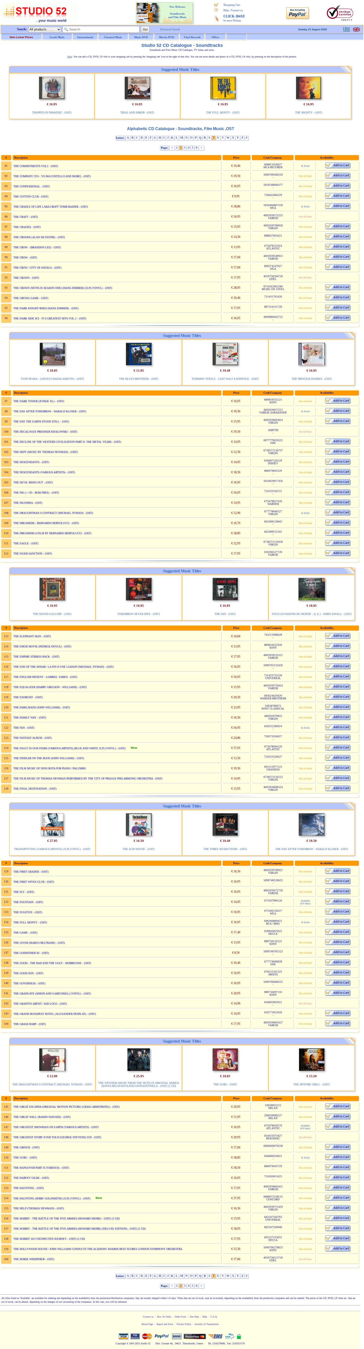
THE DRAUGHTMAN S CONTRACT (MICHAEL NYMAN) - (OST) (53, 512)
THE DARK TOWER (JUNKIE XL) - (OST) (38, 401)
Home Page (147, 1324)
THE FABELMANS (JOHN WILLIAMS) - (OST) (41, 707)
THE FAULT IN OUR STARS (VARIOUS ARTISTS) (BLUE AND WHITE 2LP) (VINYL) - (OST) (69, 748)
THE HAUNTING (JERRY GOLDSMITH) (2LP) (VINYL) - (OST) (51, 1198)
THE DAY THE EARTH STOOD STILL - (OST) (41, 421)
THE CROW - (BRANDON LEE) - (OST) (37, 247)
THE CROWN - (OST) (26, 277)
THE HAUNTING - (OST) (28, 1187)
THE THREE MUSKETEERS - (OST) (225, 849)
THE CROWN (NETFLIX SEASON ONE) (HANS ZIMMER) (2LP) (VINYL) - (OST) (62, 287)
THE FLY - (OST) (23, 891)
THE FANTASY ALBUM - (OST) (32, 737)
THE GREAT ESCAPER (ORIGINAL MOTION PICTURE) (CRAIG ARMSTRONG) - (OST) (66, 1106)
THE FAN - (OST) (225, 613)
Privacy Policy (184, 1324)
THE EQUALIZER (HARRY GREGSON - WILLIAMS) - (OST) (50, 687)
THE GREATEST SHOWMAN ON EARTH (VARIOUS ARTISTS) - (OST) (56, 1127)
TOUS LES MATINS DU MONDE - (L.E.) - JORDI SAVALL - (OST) (312, 613)
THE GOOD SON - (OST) (28, 973)
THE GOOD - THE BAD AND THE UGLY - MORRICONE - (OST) (52, 963)
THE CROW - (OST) (25, 257)
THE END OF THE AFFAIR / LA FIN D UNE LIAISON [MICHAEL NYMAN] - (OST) (63, 666)
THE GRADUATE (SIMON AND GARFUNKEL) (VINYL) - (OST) (52, 993)
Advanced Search (170, 29)
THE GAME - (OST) (25, 932)
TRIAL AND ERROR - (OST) (137, 112)
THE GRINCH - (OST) (26, 1147)
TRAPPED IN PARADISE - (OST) (52, 112)
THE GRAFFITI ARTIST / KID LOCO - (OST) (40, 1003)
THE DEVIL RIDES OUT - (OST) (33, 482)
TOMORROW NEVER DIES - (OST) (138, 613)
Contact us (237, 10)
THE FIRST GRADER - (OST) (31, 871)
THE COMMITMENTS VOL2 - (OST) (35, 166)
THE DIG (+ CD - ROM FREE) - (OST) (36, 492)
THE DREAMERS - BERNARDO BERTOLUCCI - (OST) (46, 523)
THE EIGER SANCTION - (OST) (32, 553)
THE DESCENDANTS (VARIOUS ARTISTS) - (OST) (44, 472)
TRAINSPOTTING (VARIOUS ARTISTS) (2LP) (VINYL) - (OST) (52, 849)
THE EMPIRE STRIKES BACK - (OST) (36, 656)
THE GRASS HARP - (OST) (29, 1023)
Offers (215, 37)
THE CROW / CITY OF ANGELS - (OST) (37, 267)
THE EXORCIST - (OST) (28, 697)
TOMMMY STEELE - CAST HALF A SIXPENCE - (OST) (225, 378)
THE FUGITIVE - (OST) (27, 912)
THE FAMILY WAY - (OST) (29, 717)
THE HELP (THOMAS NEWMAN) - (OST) (38, 1208)
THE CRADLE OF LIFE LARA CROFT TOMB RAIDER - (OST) (50, 206)
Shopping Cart (231, 4)
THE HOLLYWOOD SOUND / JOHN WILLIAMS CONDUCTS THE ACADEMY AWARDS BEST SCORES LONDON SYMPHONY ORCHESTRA (97, 1248)
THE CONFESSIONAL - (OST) (31, 186)
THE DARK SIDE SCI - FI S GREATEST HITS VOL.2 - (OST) (49, 318)
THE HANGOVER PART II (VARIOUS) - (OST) (41, 1167)
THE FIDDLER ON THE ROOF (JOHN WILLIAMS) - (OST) (48, 758)
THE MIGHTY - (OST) (308, 112)
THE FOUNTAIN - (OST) (28, 902)
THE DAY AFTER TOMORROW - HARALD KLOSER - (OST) (49, 411)
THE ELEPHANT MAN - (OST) (32, 636)
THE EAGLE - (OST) (25, 543)
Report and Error (164, 1324)
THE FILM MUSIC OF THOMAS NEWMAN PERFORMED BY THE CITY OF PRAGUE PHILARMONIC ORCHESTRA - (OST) (87, 778)
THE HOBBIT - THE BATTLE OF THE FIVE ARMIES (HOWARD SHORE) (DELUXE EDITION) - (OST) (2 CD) (79, 1228)
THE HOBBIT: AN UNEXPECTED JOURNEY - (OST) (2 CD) (49, 1238)
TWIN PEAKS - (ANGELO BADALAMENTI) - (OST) (52, 378)
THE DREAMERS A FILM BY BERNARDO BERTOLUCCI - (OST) (52, 533)
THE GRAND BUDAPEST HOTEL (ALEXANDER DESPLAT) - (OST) (54, 1013)
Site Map (194, 1316)
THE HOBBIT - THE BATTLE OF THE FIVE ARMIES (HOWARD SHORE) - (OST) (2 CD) (66, 1218)
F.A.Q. (213, 1316)
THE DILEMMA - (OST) (27, 502)
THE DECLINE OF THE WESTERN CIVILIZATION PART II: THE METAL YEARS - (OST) (67, 441)
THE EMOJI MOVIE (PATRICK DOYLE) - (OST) (42, 646)
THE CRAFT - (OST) (25, 216)
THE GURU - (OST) (225, 1084)
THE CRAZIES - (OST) (27, 226)
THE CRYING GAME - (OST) (30, 298)
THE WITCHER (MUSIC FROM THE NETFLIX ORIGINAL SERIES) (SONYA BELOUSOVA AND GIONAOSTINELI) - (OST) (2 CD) (138, 1084)
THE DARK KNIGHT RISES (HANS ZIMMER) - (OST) (45, 308)
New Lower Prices (21, 37)
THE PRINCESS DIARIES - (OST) (312, 378)
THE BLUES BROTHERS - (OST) (138, 378)
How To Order (164, 1316)
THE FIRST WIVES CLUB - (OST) (33, 881)
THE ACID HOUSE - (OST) (139, 849)
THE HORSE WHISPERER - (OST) (33, 1259)
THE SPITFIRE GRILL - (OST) (311, 1084)
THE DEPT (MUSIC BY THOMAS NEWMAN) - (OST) (45, 451)
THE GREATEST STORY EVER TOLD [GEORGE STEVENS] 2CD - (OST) (57, 1137)
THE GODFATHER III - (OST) (31, 952)
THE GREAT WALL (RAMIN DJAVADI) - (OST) (42, 1116)
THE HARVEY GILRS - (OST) (31, 1177)
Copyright (121, 1343)
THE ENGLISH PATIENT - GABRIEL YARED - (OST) (45, 676)
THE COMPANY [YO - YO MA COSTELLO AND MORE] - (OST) (52, 176)
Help (226, 10)
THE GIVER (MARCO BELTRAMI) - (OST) (39, 942)
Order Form (180, 1316)
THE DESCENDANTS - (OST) (31, 462)
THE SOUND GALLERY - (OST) (52, 613)
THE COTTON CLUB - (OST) (30, 196)
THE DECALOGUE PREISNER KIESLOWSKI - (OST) (45, 431)
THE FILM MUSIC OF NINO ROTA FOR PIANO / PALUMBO (49, 768)
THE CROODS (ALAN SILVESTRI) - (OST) (39, 237)
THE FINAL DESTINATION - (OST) (34, 788)
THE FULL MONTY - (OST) (223, 112)
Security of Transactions (207, 1324)
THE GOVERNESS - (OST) (29, 983)
